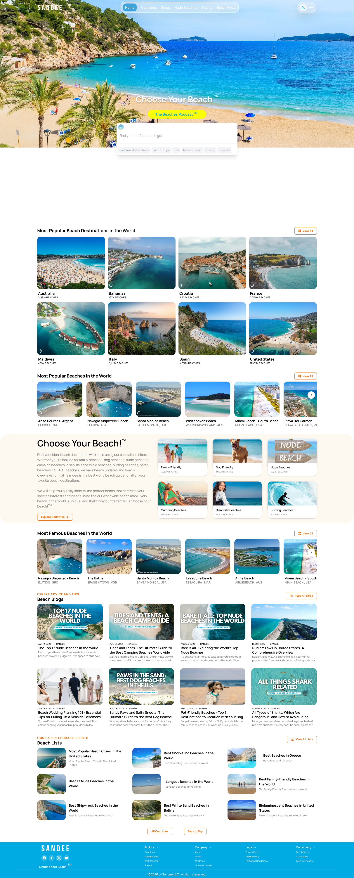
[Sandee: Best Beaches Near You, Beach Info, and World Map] (50, 7)
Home (130, 7)
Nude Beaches (185, 7)
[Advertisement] (177, 196)
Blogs (165, 7)
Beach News (226, 7)
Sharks (207, 7)
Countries (149, 7)
